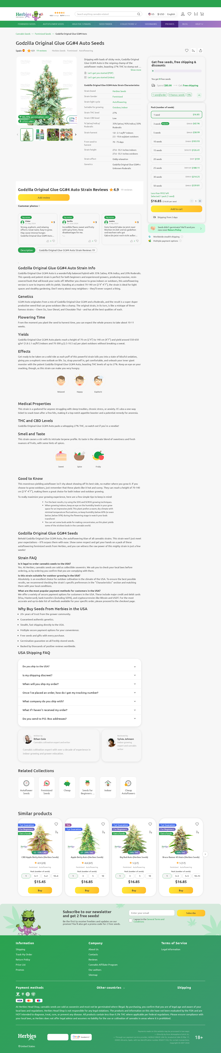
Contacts (93, 954)
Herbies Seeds (119, 91)
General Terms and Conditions (149, 920)
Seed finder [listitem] (105, 24)
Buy (40, 890)
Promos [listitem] (169, 24)
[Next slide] (75, 134)
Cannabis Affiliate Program (103, 964)
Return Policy (23, 959)
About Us (93, 949)
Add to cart (177, 208)
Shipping (20, 949)
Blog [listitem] (185, 24)
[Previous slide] (17, 134)
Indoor (124, 107)
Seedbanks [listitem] (151, 24)
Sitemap (93, 974)
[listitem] (183, 14)
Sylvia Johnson (125, 738)
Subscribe (191, 913)
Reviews (93, 959)
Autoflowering (119, 102)
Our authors (95, 969)
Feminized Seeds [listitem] (26, 24)
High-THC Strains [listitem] (81, 24)
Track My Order (24, 954)
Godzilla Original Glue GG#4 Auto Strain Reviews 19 (67, 250)
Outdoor (117, 107)
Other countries (109, 987)
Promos (20, 969)
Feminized (118, 96)
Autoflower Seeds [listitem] (53, 24)
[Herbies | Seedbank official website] (30, 16)
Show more (136, 69)
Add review (44, 197)
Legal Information (170, 949)
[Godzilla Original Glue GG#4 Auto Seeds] (46, 91)
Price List (21, 964)
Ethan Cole (40, 738)
